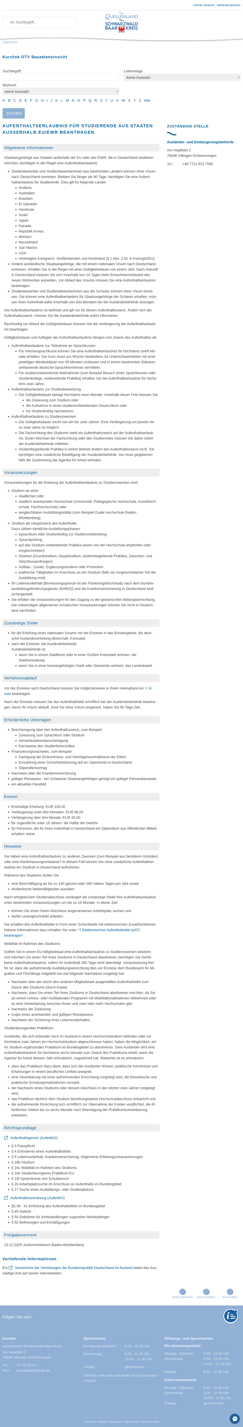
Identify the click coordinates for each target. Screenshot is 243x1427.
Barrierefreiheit (150, 1421)
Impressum (115, 1421)
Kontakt (102, 1421)
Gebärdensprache (229, 5)
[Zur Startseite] (121, 23)
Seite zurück (206, 1297)
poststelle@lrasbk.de (33, 1370)
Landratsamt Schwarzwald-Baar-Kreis (32, 1346)
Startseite (10, 42)
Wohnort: (9, 85)
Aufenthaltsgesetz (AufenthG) (33, 1138)
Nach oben (229, 1297)
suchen (14, 113)
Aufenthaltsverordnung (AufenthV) (37, 1198)
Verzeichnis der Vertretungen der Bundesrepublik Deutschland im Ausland (74, 1268)
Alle (147, 100)
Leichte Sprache (203, 5)
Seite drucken (182, 1297)
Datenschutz (131, 1421)
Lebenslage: (133, 71)
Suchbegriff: (12, 71)
